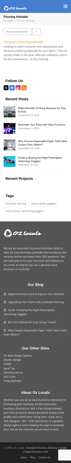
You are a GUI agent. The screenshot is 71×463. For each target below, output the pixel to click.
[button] (66, 6)
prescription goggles (43, 203)
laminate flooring (16, 203)
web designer (12, 421)
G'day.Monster (12, 381)
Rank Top (9, 368)
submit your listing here (32, 416)
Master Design (12, 359)
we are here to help (46, 429)
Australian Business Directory (42, 447)
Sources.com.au (13, 372)
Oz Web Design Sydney (18, 355)
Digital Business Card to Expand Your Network (36, 294)
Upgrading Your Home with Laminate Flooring (36, 302)
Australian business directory (35, 248)
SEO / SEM (27, 421)
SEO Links (9, 376)
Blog (32, 457)
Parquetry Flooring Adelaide (23, 42)
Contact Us (45, 457)
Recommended (16, 32)
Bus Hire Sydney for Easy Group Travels (32, 322)
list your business (33, 260)
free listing (44, 408)
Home (24, 457)
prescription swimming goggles (25, 211)
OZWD (7, 364)
